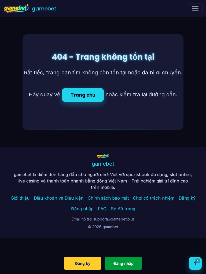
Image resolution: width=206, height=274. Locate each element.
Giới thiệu (20, 198)
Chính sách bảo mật (108, 198)
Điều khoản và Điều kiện (58, 198)
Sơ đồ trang (123, 208)
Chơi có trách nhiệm (153, 198)
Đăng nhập (82, 208)
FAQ (102, 208)
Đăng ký (187, 198)
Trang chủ (83, 95)
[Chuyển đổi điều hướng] (195, 8)
